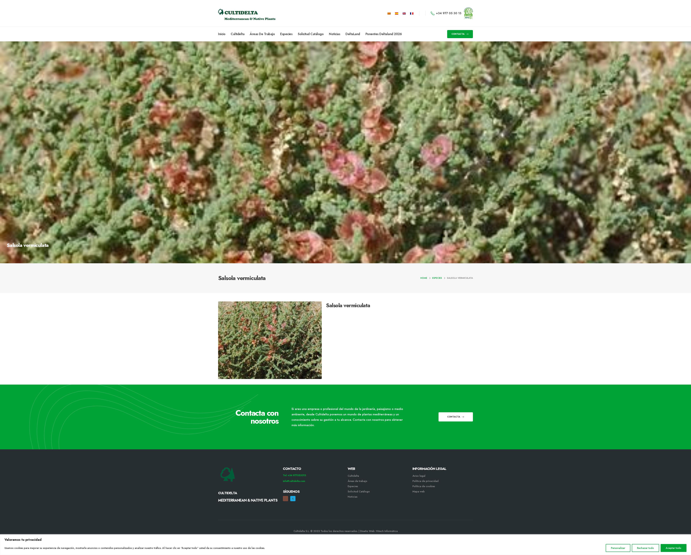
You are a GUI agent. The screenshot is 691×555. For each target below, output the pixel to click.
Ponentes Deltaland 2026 (383, 34)
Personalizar (618, 548)
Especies (286, 34)
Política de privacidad (425, 481)
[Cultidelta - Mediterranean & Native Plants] (236, 13)
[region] (345, 544)
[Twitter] (292, 498)
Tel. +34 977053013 (294, 475)
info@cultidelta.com (294, 481)
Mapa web (418, 491)
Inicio (221, 34)
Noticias (334, 34)
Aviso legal (418, 476)
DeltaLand (353, 34)
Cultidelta (237, 34)
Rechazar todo (645, 548)
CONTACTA (458, 34)
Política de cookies (423, 486)
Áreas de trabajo (357, 481)
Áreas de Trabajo (262, 34)
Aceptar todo (673, 548)
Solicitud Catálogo (311, 34)
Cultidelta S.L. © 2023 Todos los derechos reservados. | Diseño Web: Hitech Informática (345, 531)
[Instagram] (285, 498)
